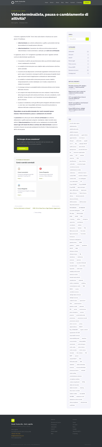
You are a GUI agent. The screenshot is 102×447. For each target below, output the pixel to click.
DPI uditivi (72, 213)
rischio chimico (81, 347)
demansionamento (80, 196)
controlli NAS (73, 175)
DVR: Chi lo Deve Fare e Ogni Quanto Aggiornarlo (46, 208)
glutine (77, 245)
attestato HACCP (83, 143)
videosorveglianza (74, 402)
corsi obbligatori (82, 178)
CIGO (77, 158)
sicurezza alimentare (81, 367)
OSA (71, 303)
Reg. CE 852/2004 (74, 329)
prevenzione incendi (82, 318)
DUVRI (76, 216)
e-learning (72, 219)
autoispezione (73, 149)
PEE (70, 309)
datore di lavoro (73, 193)
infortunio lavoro (73, 254)
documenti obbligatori (75, 210)
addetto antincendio (74, 135)
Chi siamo (75, 424)
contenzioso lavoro (82, 172)
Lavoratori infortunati (81, 263)
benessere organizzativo (79, 152)
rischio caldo (72, 347)
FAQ (85, 228)
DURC (71, 216)
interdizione (72, 257)
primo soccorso (73, 324)
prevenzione (72, 318)
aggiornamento (73, 138)
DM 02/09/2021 (73, 207)
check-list (72, 158)
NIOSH (71, 289)
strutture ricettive (73, 393)
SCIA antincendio (73, 361)
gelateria (72, 245)
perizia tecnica (83, 309)
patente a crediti (73, 306)
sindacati (83, 370)
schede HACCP (73, 358)
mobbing (83, 283)
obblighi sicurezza (74, 297)
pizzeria (82, 312)
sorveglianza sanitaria (75, 379)
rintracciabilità (82, 341)
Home (46, 2)
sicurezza (72, 367)
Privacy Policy (88, 444)
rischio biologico (81, 344)
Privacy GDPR (78, 67)
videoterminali (84, 402)
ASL (76, 143)
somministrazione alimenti (76, 376)
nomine (77, 289)
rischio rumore (82, 350)
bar (70, 152)
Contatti (72, 2)
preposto (72, 315)
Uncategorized (78, 73)
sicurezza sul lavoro (74, 370)
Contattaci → (22, 148)
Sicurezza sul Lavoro (78, 70)
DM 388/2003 (82, 207)
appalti (85, 140)
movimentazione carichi (75, 286)
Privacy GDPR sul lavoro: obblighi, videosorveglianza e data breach (77, 110)
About (57, 2)
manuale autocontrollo (75, 277)
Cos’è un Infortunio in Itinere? (22, 208)
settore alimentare (81, 364)
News (67, 2)
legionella (72, 268)
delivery (71, 196)
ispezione (79, 260)
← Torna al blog (37, 212)
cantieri (71, 155)
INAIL (77, 248)
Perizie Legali (78, 61)
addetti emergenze (74, 132)
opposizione (82, 300)
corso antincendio (74, 181)
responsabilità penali (74, 338)
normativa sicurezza (74, 292)
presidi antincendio (80, 315)
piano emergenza (74, 312)
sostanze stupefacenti (75, 382)
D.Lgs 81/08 (72, 187)
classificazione (73, 161)
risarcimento (72, 344)
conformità (72, 164)
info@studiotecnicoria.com (17, 436)
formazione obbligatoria (75, 239)
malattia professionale (75, 271)
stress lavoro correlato (75, 390)
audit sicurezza (73, 146)
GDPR (80, 242)
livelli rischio (80, 268)
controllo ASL (73, 178)
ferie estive (83, 231)
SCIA (80, 358)
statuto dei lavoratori (74, 385)
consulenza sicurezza (74, 167)
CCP (76, 155)
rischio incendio (73, 350)
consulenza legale (81, 164)
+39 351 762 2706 (15, 433)
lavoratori (72, 263)
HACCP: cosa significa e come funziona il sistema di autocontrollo (78, 104)
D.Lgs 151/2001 (73, 184)
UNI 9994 (72, 396)
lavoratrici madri (73, 265)
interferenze (80, 257)
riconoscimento (73, 341)
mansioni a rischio (74, 274)
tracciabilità (82, 393)
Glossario (78, 54)
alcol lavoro (82, 138)
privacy (80, 324)
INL (80, 254)
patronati (82, 306)
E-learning (79, 2)
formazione (72, 236)
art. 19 (71, 143)
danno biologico (81, 187)
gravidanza (84, 245)
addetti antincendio (74, 129)
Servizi (51, 2)
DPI (83, 210)
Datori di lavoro (83, 193)
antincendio (79, 140)
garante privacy (73, 242)
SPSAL (83, 382)
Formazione (54, 424)
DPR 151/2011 (80, 213)
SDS (81, 361)
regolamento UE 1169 (75, 332)
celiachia (82, 155)
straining (82, 387)
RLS (86, 353)
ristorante (72, 353)
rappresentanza (73, 326)
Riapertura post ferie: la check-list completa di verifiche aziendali (77, 93)
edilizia (78, 219)
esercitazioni (72, 225)
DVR (81, 216)
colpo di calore (82, 161)
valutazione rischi (80, 396)
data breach (83, 190)
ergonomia (72, 222)
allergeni (72, 140)
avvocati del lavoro (83, 149)
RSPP (71, 356)
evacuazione (72, 228)
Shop (62, 2)
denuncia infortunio (74, 199)
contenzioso (72, 172)
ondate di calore (73, 300)
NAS (84, 286)
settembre (72, 364)
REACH (81, 326)
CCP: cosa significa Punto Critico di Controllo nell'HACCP (77, 98)
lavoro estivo (82, 265)
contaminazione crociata (75, 170)
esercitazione (80, 222)
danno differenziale (74, 190)
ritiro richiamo (79, 353)
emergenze (85, 219)
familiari (80, 228)
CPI (81, 181)
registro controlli (84, 329)
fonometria (83, 233)
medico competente (74, 283)
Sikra (52, 433)
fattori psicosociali (74, 231)
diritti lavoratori (82, 201)
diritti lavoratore (73, 201)
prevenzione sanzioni (74, 321)
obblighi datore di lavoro (75, 294)
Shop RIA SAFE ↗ (77, 431)
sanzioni (76, 356)
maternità (81, 280)
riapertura (84, 338)
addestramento (73, 126)
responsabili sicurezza (75, 335)
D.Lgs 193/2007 (82, 184)
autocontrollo (82, 146)
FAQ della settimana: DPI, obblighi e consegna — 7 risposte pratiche (77, 87)
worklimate (72, 405)
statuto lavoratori (73, 387)
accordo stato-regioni (75, 123)
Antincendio (78, 51)
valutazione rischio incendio (76, 399)
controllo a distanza (82, 175)
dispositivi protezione (74, 204)
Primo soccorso (78, 64)
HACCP (78, 58)
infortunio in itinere (74, 251)
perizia (75, 309)
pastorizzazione (78, 303)
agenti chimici (84, 135)
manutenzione (73, 280)
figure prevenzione (74, 233)
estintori (80, 225)
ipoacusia (72, 260)
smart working (73, 373)
